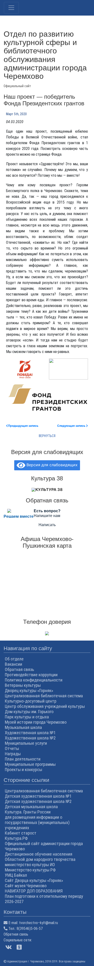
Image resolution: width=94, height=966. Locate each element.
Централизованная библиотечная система (44, 695)
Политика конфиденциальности (33, 679)
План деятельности (22, 758)
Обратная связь (19, 669)
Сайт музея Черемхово (26, 885)
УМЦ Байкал (16, 875)
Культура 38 (49, 489)
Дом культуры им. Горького (29, 711)
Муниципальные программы (30, 764)
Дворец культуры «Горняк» (29, 690)
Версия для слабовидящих (51, 464)
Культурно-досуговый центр (30, 701)
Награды (13, 753)
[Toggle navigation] (11, 8)
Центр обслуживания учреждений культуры (45, 706)
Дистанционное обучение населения (38, 854)
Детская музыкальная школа (31, 806)
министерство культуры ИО (30, 864)
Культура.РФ (16, 838)
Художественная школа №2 (30, 737)
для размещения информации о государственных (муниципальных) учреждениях (37, 822)
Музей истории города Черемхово (36, 722)
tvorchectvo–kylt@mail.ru (38, 923)
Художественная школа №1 (30, 732)
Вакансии (13, 664)
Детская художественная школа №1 (38, 796)
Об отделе (14, 658)
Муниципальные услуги (26, 743)
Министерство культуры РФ (30, 869)
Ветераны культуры (23, 685)
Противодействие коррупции (31, 674)
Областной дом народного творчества (40, 859)
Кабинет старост (20, 832)
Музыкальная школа (23, 727)
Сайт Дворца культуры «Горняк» (34, 880)
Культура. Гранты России (28, 811)
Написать (47, 525)
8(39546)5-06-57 (30, 928)
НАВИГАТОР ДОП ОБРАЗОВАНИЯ (34, 890)
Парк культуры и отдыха (27, 716)
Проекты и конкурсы (23, 769)
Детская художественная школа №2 (38, 801)
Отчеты (12, 748)
